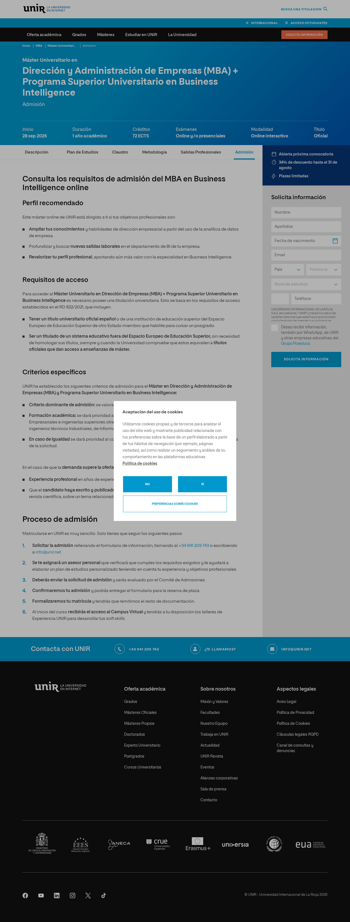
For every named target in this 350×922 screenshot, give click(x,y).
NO (147, 484)
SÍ (202, 484)
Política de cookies (139, 464)
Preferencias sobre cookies (175, 503)
